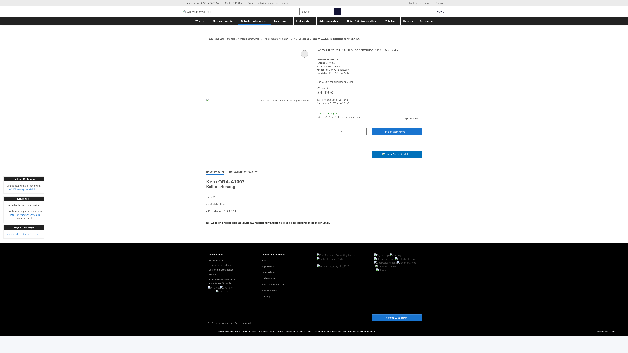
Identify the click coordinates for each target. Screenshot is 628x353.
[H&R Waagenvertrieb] (197, 11)
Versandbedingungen (273, 284)
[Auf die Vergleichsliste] (304, 54)
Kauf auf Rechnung (419, 3)
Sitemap (266, 296)
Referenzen (426, 21)
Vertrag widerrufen (396, 317)
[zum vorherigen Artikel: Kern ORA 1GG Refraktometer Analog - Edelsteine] (411, 38)
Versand (343, 99)
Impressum (268, 266)
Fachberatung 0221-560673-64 (201, 3)
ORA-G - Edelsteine (339, 69)
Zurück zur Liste (216, 38)
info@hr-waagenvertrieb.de (273, 3)
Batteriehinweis (270, 290)
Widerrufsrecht (270, 278)
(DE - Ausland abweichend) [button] (349, 117)
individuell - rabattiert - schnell (23, 233)
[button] (426, 11)
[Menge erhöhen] (362, 131)
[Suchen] (337, 11)
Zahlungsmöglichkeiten (221, 265)
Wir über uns (216, 260)
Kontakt (439, 3)
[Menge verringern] (320, 131)
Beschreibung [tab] (215, 171)
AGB (264, 260)
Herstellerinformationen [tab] (243, 171)
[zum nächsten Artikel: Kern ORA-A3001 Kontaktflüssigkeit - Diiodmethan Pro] (418, 38)
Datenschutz (268, 272)
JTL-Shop (611, 331)
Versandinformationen (221, 269)
